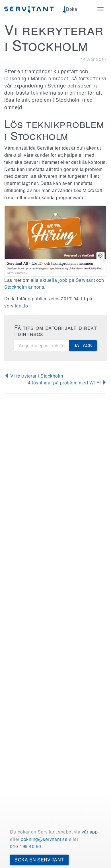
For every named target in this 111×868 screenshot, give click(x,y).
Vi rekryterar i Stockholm (36, 375)
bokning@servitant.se (44, 839)
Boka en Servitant (39, 859)
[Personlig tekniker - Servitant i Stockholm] (55, 240)
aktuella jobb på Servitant (67, 280)
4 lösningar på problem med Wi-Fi (65, 382)
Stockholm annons (24, 287)
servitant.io (16, 305)
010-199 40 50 (25, 846)
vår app (90, 831)
